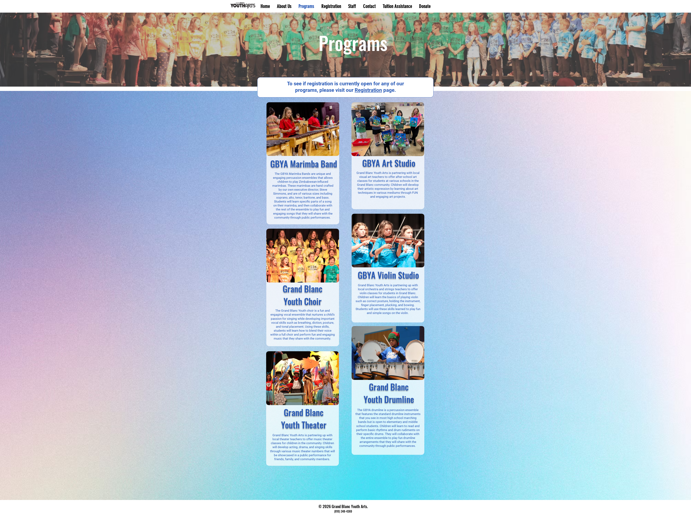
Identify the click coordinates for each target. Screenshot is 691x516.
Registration (368, 90)
